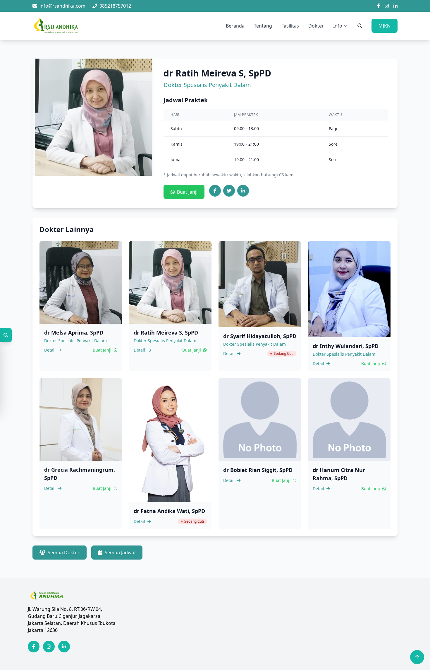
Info (337, 26)
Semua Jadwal (120, 552)
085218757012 (115, 6)
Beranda (235, 26)
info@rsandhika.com (62, 6)
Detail (50, 350)
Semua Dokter (64, 552)
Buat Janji (187, 192)
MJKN (385, 26)
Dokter (316, 26)
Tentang (263, 26)
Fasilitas (290, 26)
